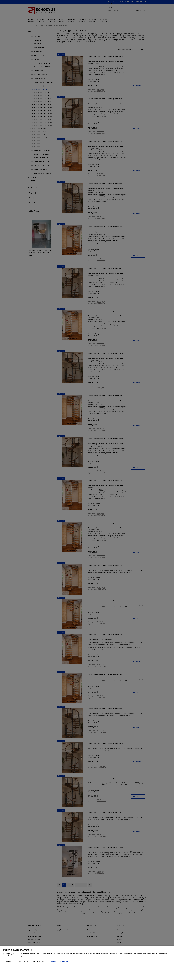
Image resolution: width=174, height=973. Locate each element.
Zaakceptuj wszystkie (59, 961)
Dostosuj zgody (39, 961)
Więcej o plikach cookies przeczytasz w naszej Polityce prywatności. (22, 957)
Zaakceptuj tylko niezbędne (16, 961)
